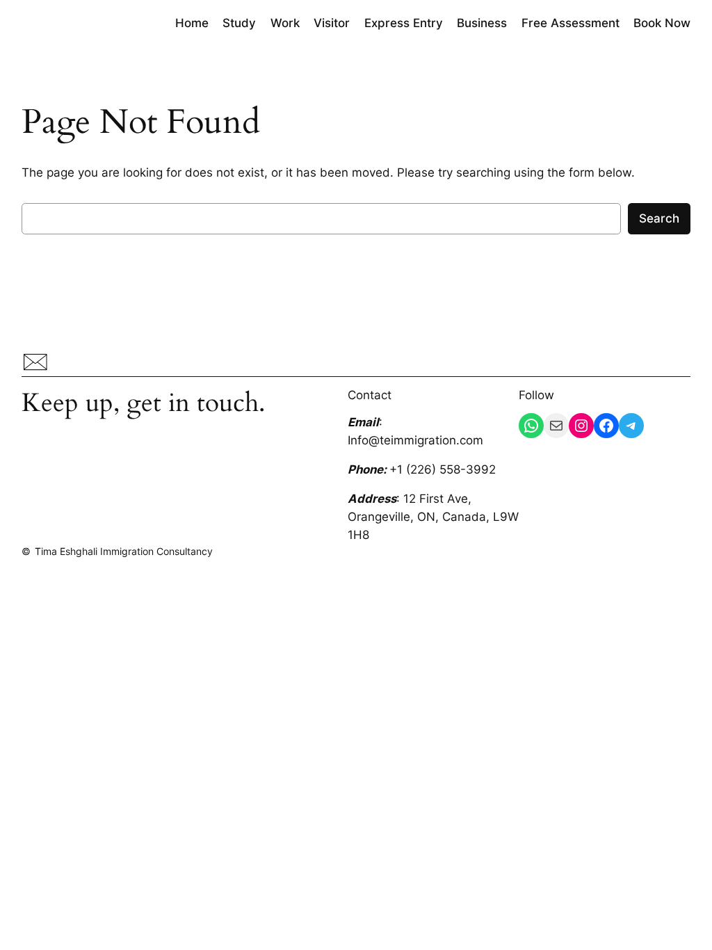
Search (659, 218)
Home (192, 23)
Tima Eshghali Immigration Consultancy (124, 551)
